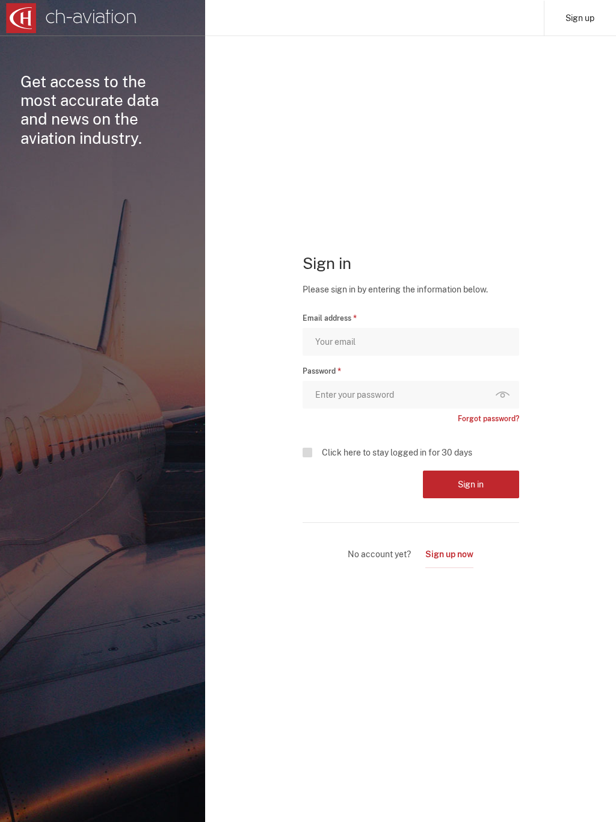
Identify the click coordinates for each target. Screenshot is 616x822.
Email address (327, 318)
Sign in (471, 484)
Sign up (579, 18)
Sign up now (449, 554)
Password (319, 371)
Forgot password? (488, 418)
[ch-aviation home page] (71, 18)
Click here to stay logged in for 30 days (397, 452)
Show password (505, 395)
